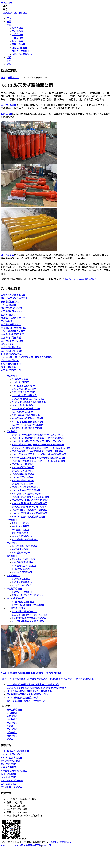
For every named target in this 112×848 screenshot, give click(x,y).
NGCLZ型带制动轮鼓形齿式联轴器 (29, 402)
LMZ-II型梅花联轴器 (22, 572)
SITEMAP (16, 845)
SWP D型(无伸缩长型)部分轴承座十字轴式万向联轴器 (38, 444)
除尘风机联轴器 (8, 774)
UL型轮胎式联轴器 (21, 579)
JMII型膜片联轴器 (20, 530)
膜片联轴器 (17, 34)
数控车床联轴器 (8, 764)
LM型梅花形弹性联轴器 (23, 559)
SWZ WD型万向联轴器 (23, 474)
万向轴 (10, 726)
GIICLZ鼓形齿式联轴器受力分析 (22, 697)
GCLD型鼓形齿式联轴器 (24, 405)
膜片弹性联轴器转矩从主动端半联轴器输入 (27, 694)
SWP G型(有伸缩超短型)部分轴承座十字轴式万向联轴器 (39, 454)
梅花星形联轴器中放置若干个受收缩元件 (26, 701)
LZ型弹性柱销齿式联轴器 (24, 611)
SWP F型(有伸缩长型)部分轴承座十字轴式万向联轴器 (26, 357)
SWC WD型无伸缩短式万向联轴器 (28, 516)
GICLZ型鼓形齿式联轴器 (24, 389)
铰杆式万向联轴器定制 (12, 308)
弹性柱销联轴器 (19, 48)
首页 (9, 18)
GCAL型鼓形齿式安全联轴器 (26, 408)
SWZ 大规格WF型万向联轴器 (26, 490)
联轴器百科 (13, 77)
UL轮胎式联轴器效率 (11, 354)
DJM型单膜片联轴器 (22, 536)
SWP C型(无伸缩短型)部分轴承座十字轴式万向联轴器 (38, 441)
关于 (9, 21)
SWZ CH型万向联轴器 (22, 471)
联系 (9, 64)
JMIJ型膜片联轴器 (20, 526)
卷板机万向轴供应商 (11, 347)
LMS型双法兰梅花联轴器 (24, 566)
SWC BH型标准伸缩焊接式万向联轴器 (30, 497)
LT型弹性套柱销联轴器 (23, 602)
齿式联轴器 (17, 28)
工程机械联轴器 (8, 784)
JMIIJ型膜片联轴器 (21, 533)
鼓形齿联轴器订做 (10, 301)
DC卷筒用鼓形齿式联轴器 (24, 546)
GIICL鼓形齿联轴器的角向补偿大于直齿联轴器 (29, 691)
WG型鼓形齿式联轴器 (22, 412)
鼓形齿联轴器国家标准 (12, 351)
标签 (44, 845)
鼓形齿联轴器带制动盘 (12, 341)
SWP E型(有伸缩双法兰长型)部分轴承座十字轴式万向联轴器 (41, 448)
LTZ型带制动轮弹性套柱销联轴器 (28, 605)
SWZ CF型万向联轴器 (22, 484)
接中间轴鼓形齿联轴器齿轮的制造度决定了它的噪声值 (33, 684)
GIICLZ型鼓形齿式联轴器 (24, 395)
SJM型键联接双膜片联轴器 (25, 539)
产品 (9, 25)
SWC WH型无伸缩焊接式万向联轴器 (29, 510)
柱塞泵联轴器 (7, 344)
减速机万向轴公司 (10, 360)
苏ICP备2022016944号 (61, 842)
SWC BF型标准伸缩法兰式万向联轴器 (30, 500)
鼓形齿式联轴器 (8, 105)
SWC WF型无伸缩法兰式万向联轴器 (29, 513)
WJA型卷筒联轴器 (21, 552)
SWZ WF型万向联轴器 (23, 480)
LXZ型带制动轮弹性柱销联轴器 (27, 595)
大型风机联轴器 (8, 777)
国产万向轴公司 (8, 315)
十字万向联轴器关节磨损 (13, 331)
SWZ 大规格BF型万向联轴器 (26, 487)
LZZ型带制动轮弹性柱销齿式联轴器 (29, 621)
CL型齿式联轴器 (20, 379)
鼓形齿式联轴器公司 (11, 370)
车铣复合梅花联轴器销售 (13, 295)
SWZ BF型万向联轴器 (22, 477)
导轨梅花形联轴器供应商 (13, 318)
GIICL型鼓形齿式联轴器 (23, 392)
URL (3, 845)
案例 (9, 61)
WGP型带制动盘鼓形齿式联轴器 (27, 418)
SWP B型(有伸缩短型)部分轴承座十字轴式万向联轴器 (38, 438)
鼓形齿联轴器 (7, 255)
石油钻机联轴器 (8, 305)
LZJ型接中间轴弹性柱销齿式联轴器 (29, 618)
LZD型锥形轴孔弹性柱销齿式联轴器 (29, 615)
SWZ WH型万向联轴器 (23, 467)
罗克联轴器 (6, 3)
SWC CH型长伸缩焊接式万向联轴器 (29, 507)
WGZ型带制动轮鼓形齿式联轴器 (27, 425)
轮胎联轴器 (12, 736)
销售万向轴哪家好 (10, 367)
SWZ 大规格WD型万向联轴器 (26, 494)
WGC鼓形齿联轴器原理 (12, 334)
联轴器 (10, 739)
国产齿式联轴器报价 (11, 324)
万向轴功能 (6, 321)
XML (8, 845)
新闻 (9, 57)
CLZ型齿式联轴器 (20, 382)
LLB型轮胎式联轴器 (22, 585)
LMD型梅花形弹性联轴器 (24, 562)
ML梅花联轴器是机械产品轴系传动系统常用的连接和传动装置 (37, 688)
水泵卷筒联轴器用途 (11, 364)
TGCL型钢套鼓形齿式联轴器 (26, 415)
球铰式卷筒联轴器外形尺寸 (14, 298)
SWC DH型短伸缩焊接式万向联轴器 (29, 503)
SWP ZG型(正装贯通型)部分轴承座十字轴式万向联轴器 (38, 458)
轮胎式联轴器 (18, 44)
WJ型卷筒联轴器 (20, 549)
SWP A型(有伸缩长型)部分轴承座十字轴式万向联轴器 (38, 435)
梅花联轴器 (17, 41)
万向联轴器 (17, 31)
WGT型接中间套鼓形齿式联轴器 (27, 428)
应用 (48, 845)
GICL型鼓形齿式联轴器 (23, 386)
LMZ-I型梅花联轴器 (21, 569)
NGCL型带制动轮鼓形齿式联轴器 (28, 399)
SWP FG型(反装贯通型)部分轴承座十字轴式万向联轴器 (38, 461)
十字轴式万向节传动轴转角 (14, 328)
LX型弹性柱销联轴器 (22, 592)
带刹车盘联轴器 (8, 767)
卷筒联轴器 (17, 38)
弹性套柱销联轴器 (21, 51)
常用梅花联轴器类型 (11, 337)
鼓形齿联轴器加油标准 (12, 311)
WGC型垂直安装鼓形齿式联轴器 (27, 422)
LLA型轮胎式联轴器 (22, 582)
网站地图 (25, 845)
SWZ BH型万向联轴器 (22, 464)
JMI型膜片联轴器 (20, 523)
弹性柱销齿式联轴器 (22, 54)
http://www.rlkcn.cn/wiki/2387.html (80, 279)
